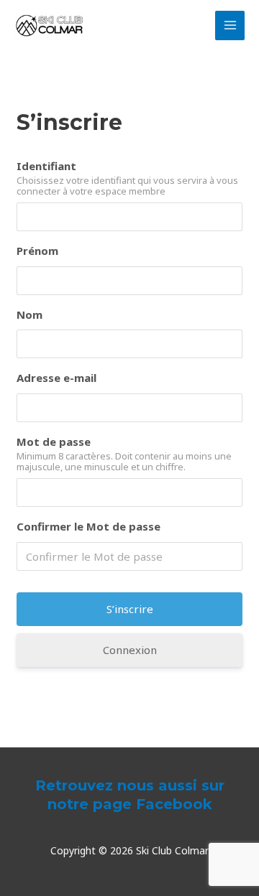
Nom (29, 314)
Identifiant (46, 166)
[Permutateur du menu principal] (230, 25)
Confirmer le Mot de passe (88, 526)
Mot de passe (54, 441)
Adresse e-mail (56, 377)
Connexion (130, 650)
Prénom (37, 250)
